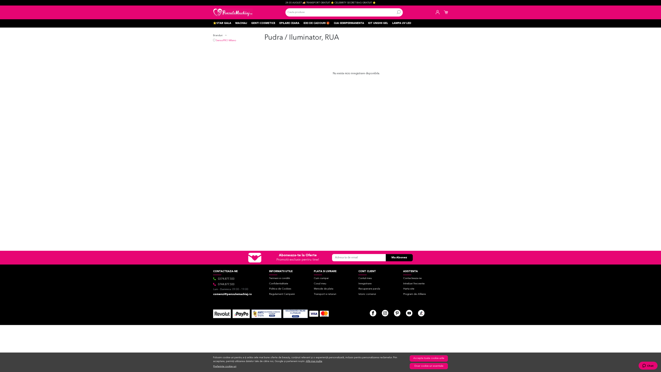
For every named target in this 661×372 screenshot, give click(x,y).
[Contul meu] (438, 12)
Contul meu (365, 278)
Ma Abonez (399, 257)
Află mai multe (314, 361)
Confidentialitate (278, 283)
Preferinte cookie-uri (224, 366)
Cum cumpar (321, 278)
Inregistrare (365, 283)
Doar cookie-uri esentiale (428, 366)
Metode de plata (323, 289)
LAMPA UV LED (401, 23)
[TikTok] (421, 313)
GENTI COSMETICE (263, 23)
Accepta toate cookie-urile (428, 358)
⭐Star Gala (222, 23)
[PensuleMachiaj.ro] (233, 12)
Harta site (408, 289)
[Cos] (446, 12)
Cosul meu (320, 283)
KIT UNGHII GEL (378, 23)
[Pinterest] (397, 313)
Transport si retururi (325, 294)
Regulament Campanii (282, 294)
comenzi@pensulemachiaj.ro (232, 294)
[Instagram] (385, 313)
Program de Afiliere (414, 294)
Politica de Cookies (280, 289)
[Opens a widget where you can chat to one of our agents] (648, 366)
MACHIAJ (241, 23)
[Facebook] (373, 313)
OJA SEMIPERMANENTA (349, 23)
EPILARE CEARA (289, 23)
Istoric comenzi (367, 294)
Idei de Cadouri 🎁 (316, 23)
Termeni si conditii (279, 278)
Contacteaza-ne (412, 278)
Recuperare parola (369, 289)
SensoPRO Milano (226, 40)
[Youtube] (409, 313)
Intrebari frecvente (414, 283)
